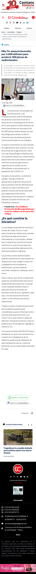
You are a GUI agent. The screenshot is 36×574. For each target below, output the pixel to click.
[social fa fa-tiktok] (20, 22)
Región (19, 32)
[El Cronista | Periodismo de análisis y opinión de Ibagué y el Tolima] (18, 17)
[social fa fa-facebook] (7, 22)
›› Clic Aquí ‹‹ (18, 483)
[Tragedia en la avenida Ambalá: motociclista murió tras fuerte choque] (18, 437)
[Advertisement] (18, 371)
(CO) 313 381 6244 (11, 507)
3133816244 (10, 516)
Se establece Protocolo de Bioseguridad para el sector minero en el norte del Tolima (19, 210)
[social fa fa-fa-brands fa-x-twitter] (10, 22)
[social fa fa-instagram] (13, 22)
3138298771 (10, 519)
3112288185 (21, 516)
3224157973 (21, 519)
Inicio (3, 32)
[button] (24, 22)
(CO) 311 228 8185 (11, 510)
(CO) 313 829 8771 (11, 512)
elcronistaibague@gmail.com (16, 524)
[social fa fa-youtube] (17, 22)
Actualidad (10, 32)
